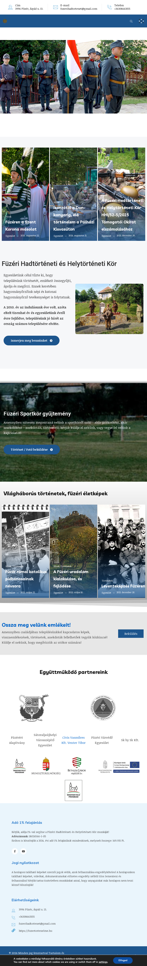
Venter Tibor (77, 743)
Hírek (8, 216)
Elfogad (122, 960)
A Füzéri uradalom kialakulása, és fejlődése (70, 579)
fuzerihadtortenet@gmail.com (78, 8)
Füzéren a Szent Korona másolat (21, 225)
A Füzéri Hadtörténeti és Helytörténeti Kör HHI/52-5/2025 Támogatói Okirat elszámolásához (122, 215)
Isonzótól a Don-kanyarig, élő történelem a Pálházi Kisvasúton (73, 218)
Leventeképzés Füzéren (123, 586)
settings (103, 962)
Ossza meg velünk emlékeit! (36, 625)
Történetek (17, 566)
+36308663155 (122, 8)
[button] (5, 77)
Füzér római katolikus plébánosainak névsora (26, 579)
